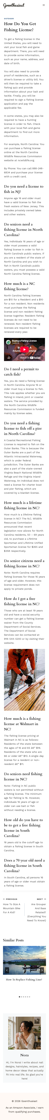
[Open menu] (43, 5)
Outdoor (9, 19)
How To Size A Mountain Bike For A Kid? (11, 906)
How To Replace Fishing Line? (24, 979)
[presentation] (24, 960)
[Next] (42, 970)
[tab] (19, 996)
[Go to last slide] (7, 970)
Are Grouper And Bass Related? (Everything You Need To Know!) (36, 910)
